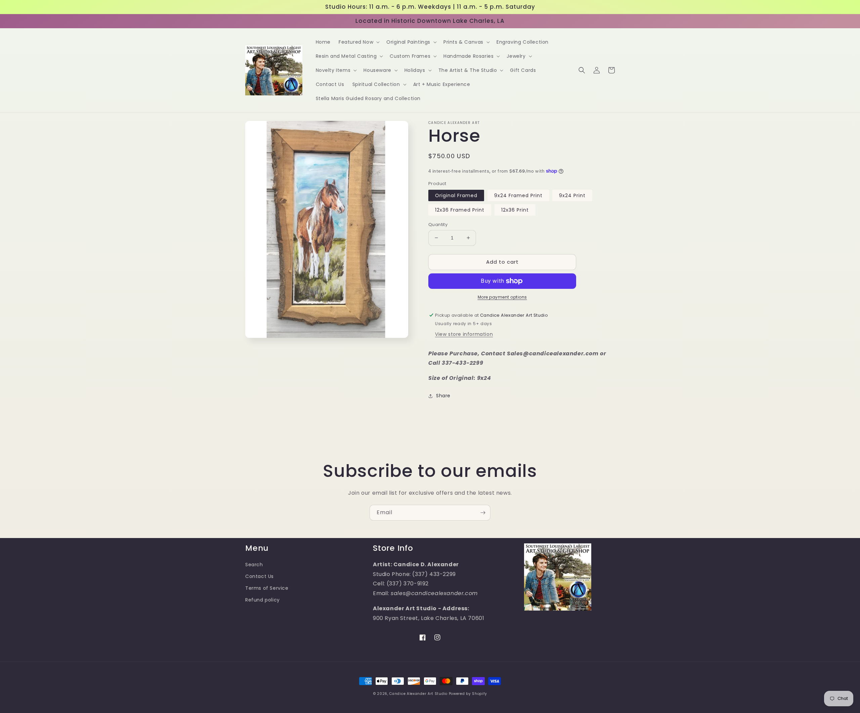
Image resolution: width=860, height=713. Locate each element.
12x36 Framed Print (459, 210)
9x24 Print (572, 195)
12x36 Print (515, 210)
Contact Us (259, 576)
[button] (358, 42)
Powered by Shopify (468, 693)
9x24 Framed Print (518, 195)
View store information (464, 334)
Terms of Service (267, 588)
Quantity (437, 224)
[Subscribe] (482, 513)
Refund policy (262, 599)
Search (254, 564)
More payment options (502, 297)
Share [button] (443, 395)
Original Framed (456, 195)
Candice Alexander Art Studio (418, 693)
